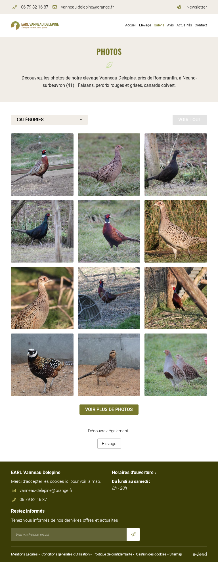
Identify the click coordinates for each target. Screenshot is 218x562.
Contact (201, 25)
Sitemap (175, 554)
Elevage (145, 25)
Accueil (130, 25)
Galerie (159, 25)
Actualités (184, 25)
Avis (170, 25)
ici (67, 481)
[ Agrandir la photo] (42, 164)
